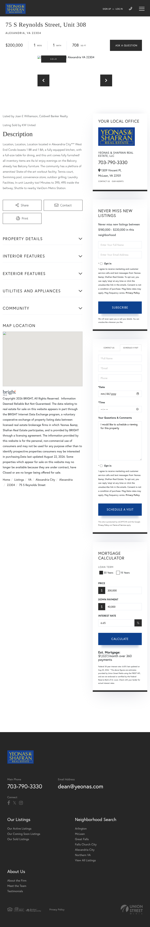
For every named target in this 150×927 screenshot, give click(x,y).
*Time (101, 402)
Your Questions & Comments (115, 417)
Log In (119, 9)
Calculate (120, 639)
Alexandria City (45, 480)
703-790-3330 (113, 162)
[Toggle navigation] (142, 9)
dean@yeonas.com (80, 786)
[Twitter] (14, 802)
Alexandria (66, 480)
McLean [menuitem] (80, 834)
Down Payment (108, 599)
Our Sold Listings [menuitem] (18, 839)
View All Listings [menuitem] (85, 860)
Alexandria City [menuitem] (85, 850)
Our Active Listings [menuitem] (19, 828)
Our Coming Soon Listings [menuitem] (23, 834)
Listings (19, 480)
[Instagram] (21, 802)
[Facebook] (8, 802)
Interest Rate (107, 615)
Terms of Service (119, 525)
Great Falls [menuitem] (82, 839)
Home (6, 480)
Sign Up (107, 9)
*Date (101, 387)
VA (30, 480)
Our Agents (117, 181)
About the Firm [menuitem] (16, 880)
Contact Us (104, 181)
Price (101, 583)
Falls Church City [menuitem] (86, 844)
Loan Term (105, 567)
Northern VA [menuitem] (83, 855)
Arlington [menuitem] (81, 828)
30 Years (108, 572)
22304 (11, 485)
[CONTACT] (126, 45)
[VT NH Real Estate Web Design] (132, 909)
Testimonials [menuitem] (15, 891)
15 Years (125, 572)
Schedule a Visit (130, 348)
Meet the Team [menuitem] (16, 886)
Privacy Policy (133, 293)
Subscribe (120, 307)
